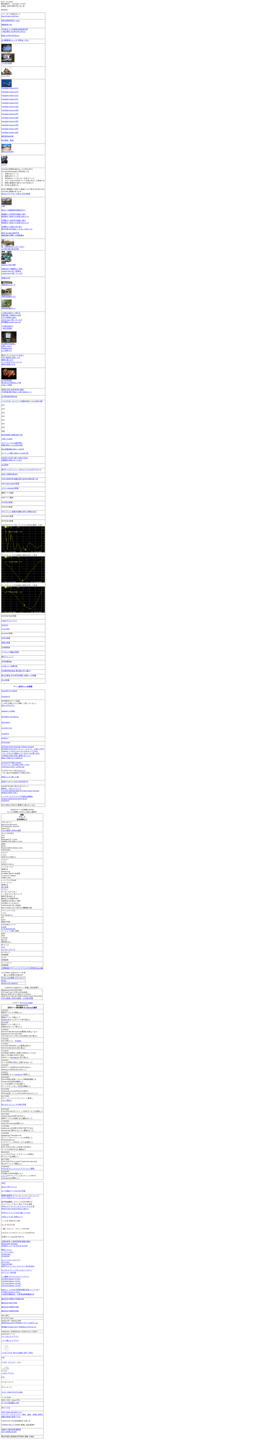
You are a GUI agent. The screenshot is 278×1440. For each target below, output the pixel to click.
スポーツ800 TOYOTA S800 (12, 1392)
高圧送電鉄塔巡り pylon (10, 21)
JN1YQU (4, 625)
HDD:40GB (5, 722)
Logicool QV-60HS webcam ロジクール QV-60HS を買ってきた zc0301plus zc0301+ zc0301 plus (15, 765)
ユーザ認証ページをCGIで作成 (13, 1191)
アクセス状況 (27, 1003)
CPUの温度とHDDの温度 (11, 830)
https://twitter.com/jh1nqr (9, 16)
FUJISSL (18, 1041)
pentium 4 (4, 738)
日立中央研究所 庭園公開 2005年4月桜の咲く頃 (19, 479)
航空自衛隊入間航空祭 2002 (12, 435)
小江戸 (4, 164)
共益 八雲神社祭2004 (9, 474)
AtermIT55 (5, 734)
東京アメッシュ (7, 657)
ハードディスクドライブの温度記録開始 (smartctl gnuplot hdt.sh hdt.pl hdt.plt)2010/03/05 (17, 799)
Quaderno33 (5, 696)
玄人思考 (4, 887)
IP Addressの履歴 (30, 1007)
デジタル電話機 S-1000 (10, 1403)
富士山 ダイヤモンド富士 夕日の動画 (15, 194)
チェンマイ (5, 76)
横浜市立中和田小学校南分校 (12, 1305)
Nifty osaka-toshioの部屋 (10, 483)
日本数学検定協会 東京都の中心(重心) (16, 671)
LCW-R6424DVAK (8, 929)
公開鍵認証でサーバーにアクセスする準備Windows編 (22, 968)
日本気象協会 (6, 661)
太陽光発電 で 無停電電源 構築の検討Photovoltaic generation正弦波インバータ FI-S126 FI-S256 (16, 1244)
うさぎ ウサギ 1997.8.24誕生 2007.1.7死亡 (17, 1353)
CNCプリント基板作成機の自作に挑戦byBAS (18, 512)
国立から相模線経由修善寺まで (13, 210)
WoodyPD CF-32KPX (9, 691)
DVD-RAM (5, 742)
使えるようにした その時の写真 (13, 1104)
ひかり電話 (5, 1100)
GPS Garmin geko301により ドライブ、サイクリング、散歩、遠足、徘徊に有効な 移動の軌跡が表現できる (22, 1414)
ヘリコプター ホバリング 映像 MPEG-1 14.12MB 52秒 (22, 401)
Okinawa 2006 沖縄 (8, 265)
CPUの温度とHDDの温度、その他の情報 (17, 998)
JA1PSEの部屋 (6, 502)
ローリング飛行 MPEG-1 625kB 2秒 (14, 453)
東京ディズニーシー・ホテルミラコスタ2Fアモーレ (21, 469)
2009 (3, 431)
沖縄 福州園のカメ (8, 308)
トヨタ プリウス (7, 1373)
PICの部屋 (5, 680)
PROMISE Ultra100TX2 (10, 717)
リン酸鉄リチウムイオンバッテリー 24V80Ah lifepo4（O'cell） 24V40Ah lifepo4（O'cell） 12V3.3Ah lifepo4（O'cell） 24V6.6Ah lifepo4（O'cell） (15, 1281)
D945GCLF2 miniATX (9, 983)
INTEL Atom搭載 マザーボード (13, 978)
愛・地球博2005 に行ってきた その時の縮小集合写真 (12, 248)
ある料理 (4, 465)
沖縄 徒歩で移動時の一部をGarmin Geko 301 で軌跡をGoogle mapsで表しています (12, 271)
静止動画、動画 (7, 140)
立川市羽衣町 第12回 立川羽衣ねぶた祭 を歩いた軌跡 (11, 382)
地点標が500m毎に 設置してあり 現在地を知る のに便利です (8, 347)
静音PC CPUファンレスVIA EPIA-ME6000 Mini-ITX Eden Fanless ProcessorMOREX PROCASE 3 (20, 791)
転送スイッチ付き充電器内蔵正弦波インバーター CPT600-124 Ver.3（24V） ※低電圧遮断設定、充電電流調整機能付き (20, 1292)
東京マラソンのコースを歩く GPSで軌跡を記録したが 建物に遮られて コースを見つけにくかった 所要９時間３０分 (12, 359)
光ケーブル (5, 1407)
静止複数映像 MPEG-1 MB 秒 (12, 449)
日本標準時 (5, 647)
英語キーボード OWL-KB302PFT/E (14, 782)
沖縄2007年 (5, 278)
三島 (3, 206)
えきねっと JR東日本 (9, 666)
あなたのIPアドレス (9, 1187)
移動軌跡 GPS (6, 25)
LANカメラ (21, 771)
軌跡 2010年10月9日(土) (10, 36)
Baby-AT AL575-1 (8, 705)
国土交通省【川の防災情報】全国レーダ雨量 (18, 675)
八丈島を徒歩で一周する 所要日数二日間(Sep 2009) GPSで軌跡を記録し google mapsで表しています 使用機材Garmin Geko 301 (11, 317)
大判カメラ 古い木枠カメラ (12, 1217)
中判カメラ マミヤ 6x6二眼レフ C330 (15, 1213)
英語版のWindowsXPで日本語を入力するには (18, 1327)
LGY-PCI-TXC (6, 728)
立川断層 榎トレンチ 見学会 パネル (15, 40)
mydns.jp (15, 1057)
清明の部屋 (5, 643)
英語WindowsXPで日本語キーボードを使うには (19, 1323)
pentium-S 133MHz (8, 711)
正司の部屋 (5, 638)
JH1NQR (4, 10)
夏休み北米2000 (7, 152)
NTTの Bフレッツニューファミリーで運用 (17, 1168)
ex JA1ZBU (5, 629)
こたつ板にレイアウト (10, 1340)
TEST (3, 1183)
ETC (3, 1377)
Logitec (4, 927)
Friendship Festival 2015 (9, 112)
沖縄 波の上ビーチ (8, 285)
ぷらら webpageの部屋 (9, 488)
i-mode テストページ (9, 621)
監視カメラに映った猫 (10, 777)
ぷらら (4, 1176)
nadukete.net (5, 1135)
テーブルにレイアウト (10, 1336)
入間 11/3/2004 (6, 439)
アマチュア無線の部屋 (10, 652)
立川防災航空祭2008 (9, 397)
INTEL (4, 980)
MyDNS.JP (5, 1020)
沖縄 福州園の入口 (8, 296)
